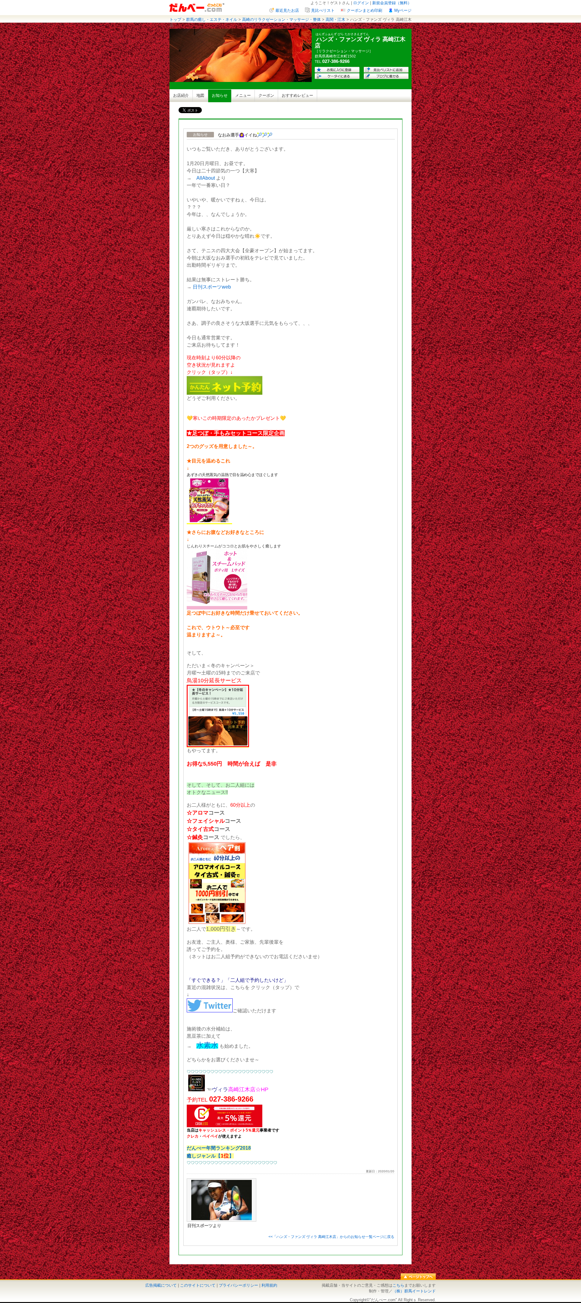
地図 (200, 95)
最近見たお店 (287, 10)
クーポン (266, 95)
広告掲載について (161, 1285)
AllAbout (205, 178)
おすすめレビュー (297, 95)
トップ (175, 19)
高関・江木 (335, 19)
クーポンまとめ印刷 (364, 10)
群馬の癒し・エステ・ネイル (211, 19)
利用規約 (269, 1285)
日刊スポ (202, 286)
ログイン (361, 3)
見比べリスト (323, 10)
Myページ (403, 10)
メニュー (243, 95)
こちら (398, 1285)
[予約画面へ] (224, 393)
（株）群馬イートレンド (414, 1291)
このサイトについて (197, 1285)
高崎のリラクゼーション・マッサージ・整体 (281, 19)
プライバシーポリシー (238, 1285)
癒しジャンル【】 (210, 1155)
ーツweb (221, 286)
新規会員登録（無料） (392, 3)
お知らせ (220, 95)
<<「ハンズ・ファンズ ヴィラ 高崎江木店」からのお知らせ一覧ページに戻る (331, 1237)
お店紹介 (181, 95)
